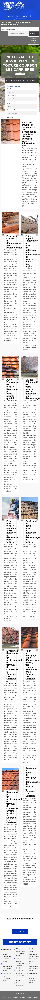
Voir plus (20, 931)
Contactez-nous (32, 997)
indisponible (14, 16)
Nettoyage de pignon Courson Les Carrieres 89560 (34, 957)
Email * (9, 103)
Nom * (9, 89)
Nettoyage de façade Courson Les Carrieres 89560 (8, 977)
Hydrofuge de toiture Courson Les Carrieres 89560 (7, 967)
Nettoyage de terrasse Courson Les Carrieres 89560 (33, 978)
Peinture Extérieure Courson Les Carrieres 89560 (20, 963)
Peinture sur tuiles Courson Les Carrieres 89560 (33, 967)
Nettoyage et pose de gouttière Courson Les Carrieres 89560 (7, 955)
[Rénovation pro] (14, 6)
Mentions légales (19, 997)
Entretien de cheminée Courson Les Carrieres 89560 (20, 975)
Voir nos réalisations (9, 29)
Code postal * (11, 95)
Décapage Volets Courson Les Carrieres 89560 (20, 952)
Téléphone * (11, 110)
